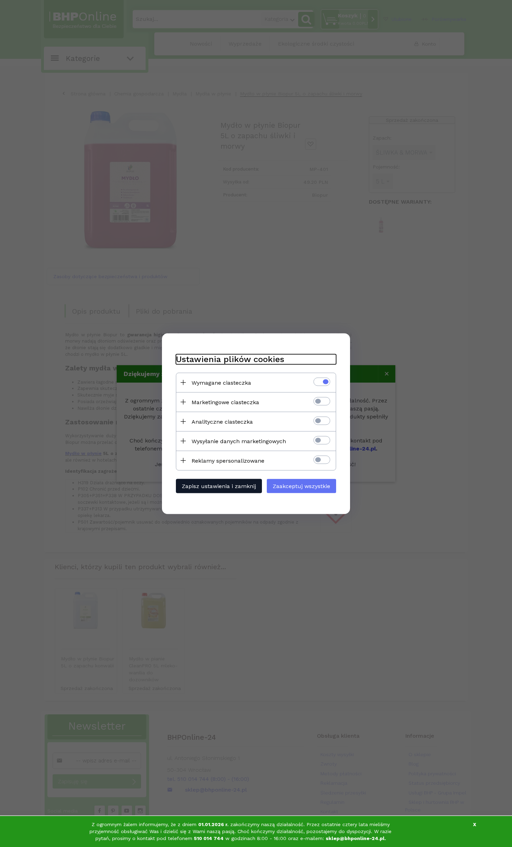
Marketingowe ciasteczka (225, 402)
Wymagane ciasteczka (221, 382)
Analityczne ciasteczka (222, 421)
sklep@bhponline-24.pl (355, 838)
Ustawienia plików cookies (230, 359)
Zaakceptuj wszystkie (301, 486)
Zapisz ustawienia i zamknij (219, 486)
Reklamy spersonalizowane (228, 460)
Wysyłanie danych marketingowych (239, 441)
